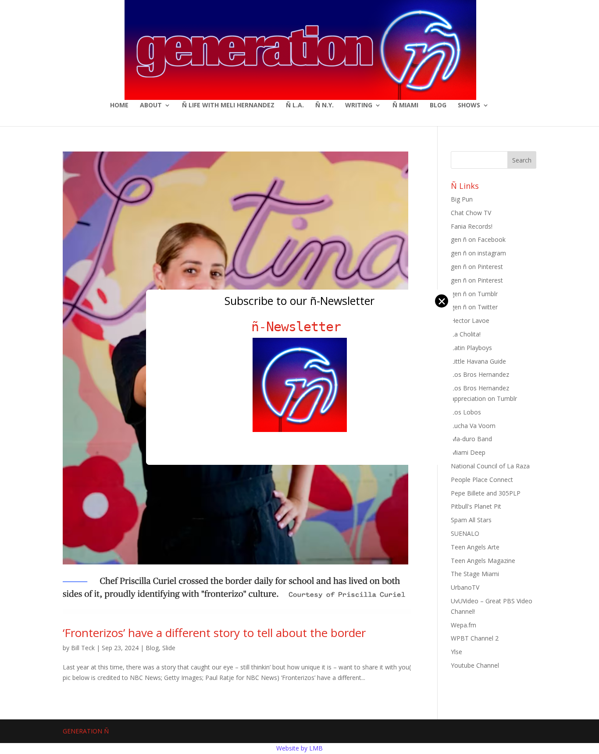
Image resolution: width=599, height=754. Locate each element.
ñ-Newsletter (299, 326)
